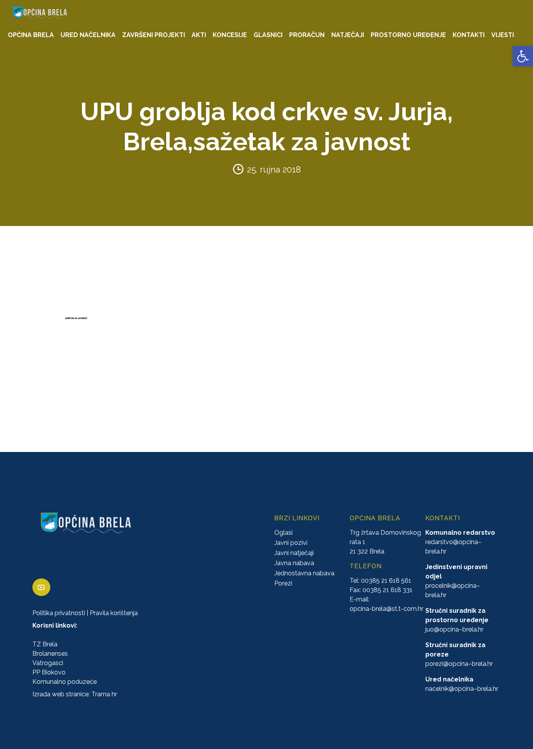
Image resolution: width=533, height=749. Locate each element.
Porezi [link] (283, 583)
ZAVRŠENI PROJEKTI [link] (153, 35)
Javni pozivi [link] (290, 542)
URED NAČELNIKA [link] (87, 35)
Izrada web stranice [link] (60, 694)
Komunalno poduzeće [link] (64, 681)
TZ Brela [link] (44, 644)
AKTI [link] (199, 35)
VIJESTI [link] (502, 35)
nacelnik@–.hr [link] (461, 688)
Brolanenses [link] (50, 653)
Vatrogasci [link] (47, 663)
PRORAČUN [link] (307, 35)
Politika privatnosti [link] (58, 613)
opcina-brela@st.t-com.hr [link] (386, 608)
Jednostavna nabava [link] (304, 573)
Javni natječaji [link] (294, 553)
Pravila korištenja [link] (114, 613)
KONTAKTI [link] (469, 35)
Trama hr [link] (104, 694)
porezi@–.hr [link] (459, 663)
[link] (523, 56)
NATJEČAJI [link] (347, 35)
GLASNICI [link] (268, 35)
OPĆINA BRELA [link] (31, 35)
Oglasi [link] (283, 532)
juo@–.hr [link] (454, 629)
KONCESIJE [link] (230, 35)
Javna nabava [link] (294, 563)
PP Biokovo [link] (49, 672)
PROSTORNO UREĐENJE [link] (408, 35)
